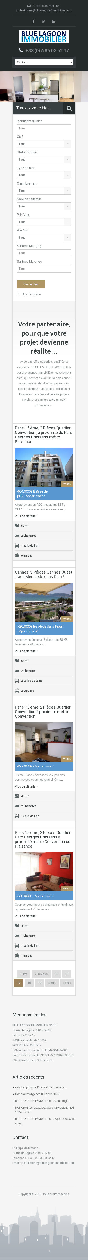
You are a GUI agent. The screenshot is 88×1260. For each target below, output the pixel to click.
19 (39, 982)
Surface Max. (29, 261)
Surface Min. (29, 246)
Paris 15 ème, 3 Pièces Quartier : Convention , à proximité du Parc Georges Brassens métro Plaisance (43, 435)
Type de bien (26, 168)
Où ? (20, 136)
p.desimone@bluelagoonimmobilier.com (44, 10)
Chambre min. (27, 183)
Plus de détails (25, 516)
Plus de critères (31, 294)
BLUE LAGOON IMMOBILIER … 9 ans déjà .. (42, 1101)
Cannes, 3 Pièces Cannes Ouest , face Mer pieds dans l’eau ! (43, 574)
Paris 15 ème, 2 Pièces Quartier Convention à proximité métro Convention (43, 712)
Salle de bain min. (29, 199)
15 (56, 974)
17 (18, 982)
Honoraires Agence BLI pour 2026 (37, 1094)
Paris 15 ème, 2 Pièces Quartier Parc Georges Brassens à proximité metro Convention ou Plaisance (43, 839)
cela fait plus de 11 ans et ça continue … (41, 1087)
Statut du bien (27, 152)
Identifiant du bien (29, 121)
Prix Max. (23, 215)
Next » (52, 982)
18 (29, 982)
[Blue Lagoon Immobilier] (44, 36)
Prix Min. (23, 230)
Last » (67, 982)
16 (66, 974)
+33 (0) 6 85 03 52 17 (47, 50)
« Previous (41, 974)
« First (23, 974)
